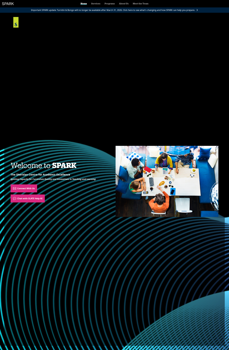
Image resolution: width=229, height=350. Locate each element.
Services (95, 4)
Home (84, 4)
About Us (124, 4)
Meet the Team (140, 4)
